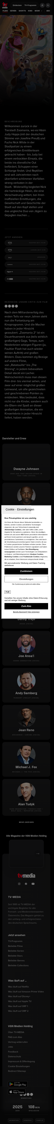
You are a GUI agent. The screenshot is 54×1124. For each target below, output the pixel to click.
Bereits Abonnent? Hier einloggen (26, 612)
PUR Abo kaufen (26, 606)
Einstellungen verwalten (26, 579)
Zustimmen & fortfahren (26, 571)
